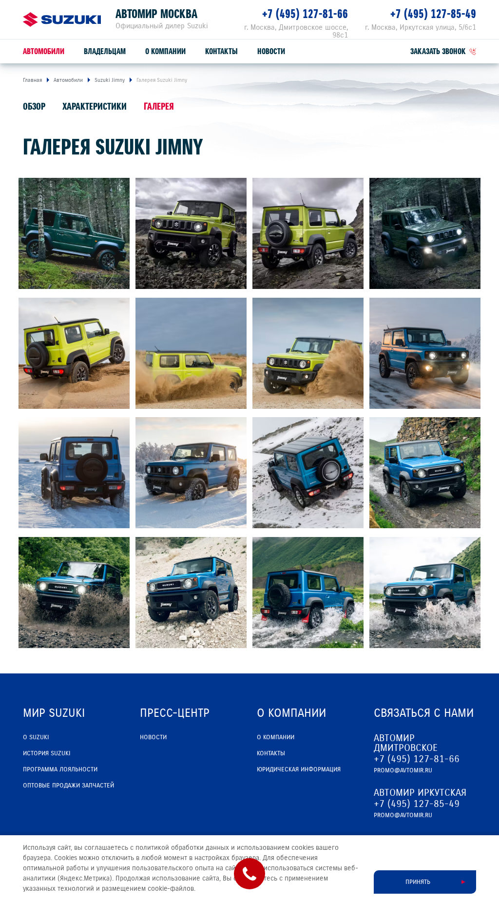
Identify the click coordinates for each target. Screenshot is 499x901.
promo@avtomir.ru (403, 770)
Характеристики (94, 106)
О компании (165, 51)
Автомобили (43, 51)
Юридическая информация (299, 769)
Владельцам (105, 51)
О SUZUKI (36, 737)
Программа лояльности (60, 769)
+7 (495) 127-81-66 (305, 13)
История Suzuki (46, 753)
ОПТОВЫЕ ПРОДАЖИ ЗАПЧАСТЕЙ (68, 785)
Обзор (34, 106)
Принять (417, 882)
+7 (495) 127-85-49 (433, 13)
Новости (271, 51)
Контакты (221, 51)
